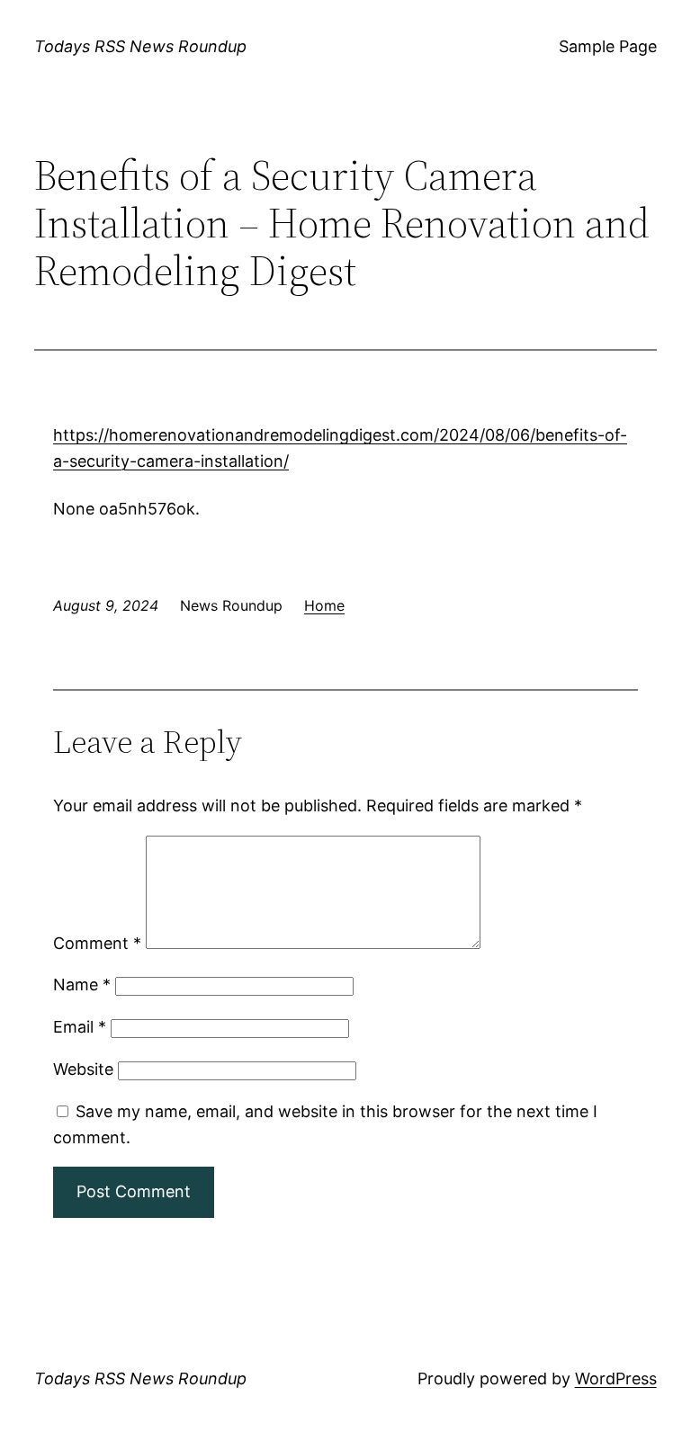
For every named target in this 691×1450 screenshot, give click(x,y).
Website (83, 1069)
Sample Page (608, 46)
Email (79, 1026)
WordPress (616, 1378)
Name (82, 984)
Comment (97, 943)
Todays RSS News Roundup (140, 46)
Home (324, 605)
